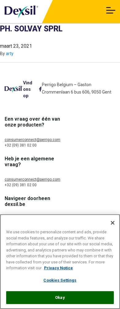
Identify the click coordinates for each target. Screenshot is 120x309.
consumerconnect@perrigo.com (32, 140)
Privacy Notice (58, 268)
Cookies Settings (59, 280)
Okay (60, 297)
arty (10, 53)
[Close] (112, 223)
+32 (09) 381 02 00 (21, 145)
